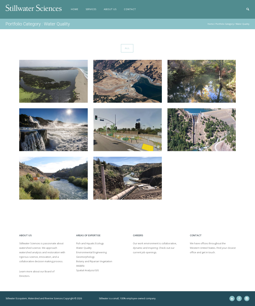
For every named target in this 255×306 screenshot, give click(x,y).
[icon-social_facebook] (240, 298)
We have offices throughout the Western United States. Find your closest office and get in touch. (213, 248)
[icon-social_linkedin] (233, 298)
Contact (130, 9)
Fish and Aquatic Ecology (90, 243)
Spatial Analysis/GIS (87, 270)
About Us (110, 9)
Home (74, 9)
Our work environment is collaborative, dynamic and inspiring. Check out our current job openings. (155, 248)
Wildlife (80, 265)
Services (91, 9)
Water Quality (242, 23)
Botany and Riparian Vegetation (94, 261)
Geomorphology (85, 256)
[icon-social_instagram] (246, 298)
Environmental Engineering (91, 252)
